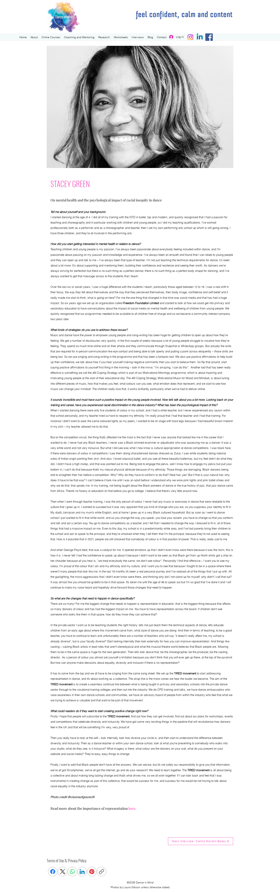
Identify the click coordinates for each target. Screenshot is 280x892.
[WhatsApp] (72, 871)
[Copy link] (101, 871)
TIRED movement (185, 673)
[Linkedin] (199, 37)
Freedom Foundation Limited (141, 303)
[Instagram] (190, 37)
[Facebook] (209, 37)
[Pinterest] (91, 871)
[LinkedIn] (82, 871)
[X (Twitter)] (62, 871)
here (131, 808)
